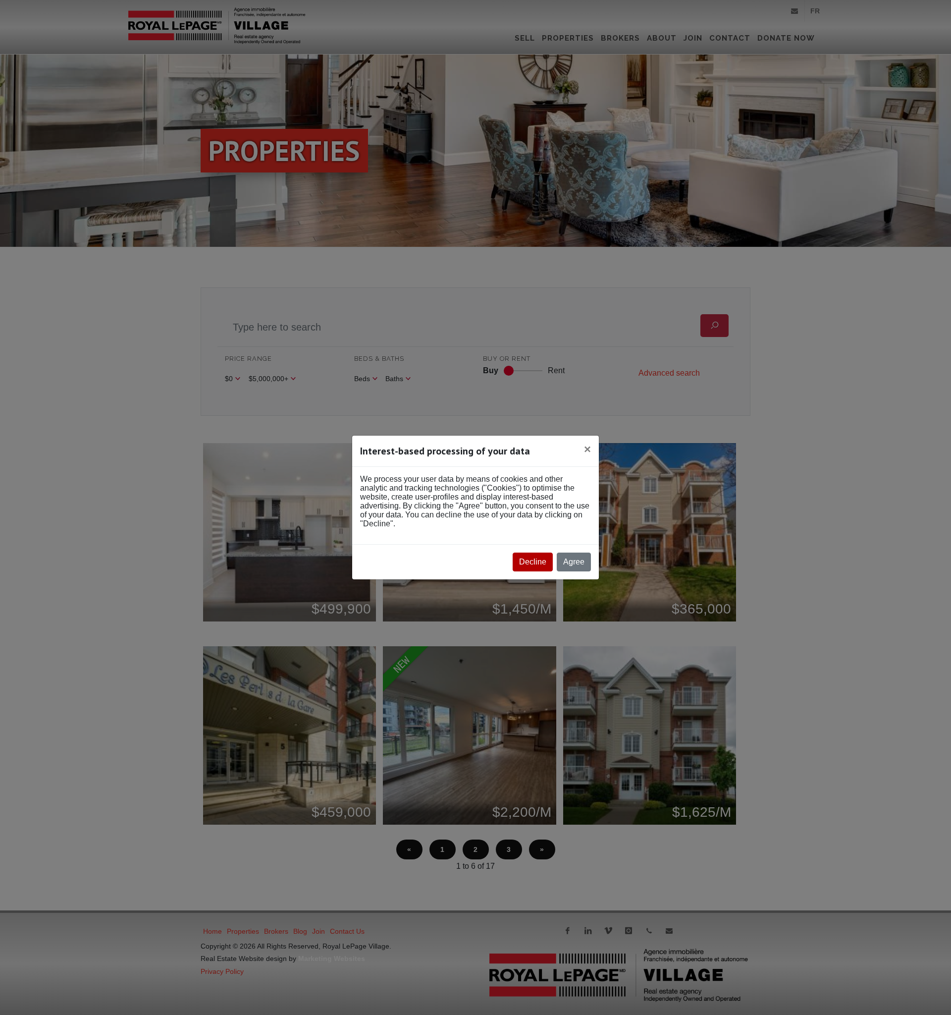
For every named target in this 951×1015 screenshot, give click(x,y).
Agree (573, 562)
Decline (532, 562)
